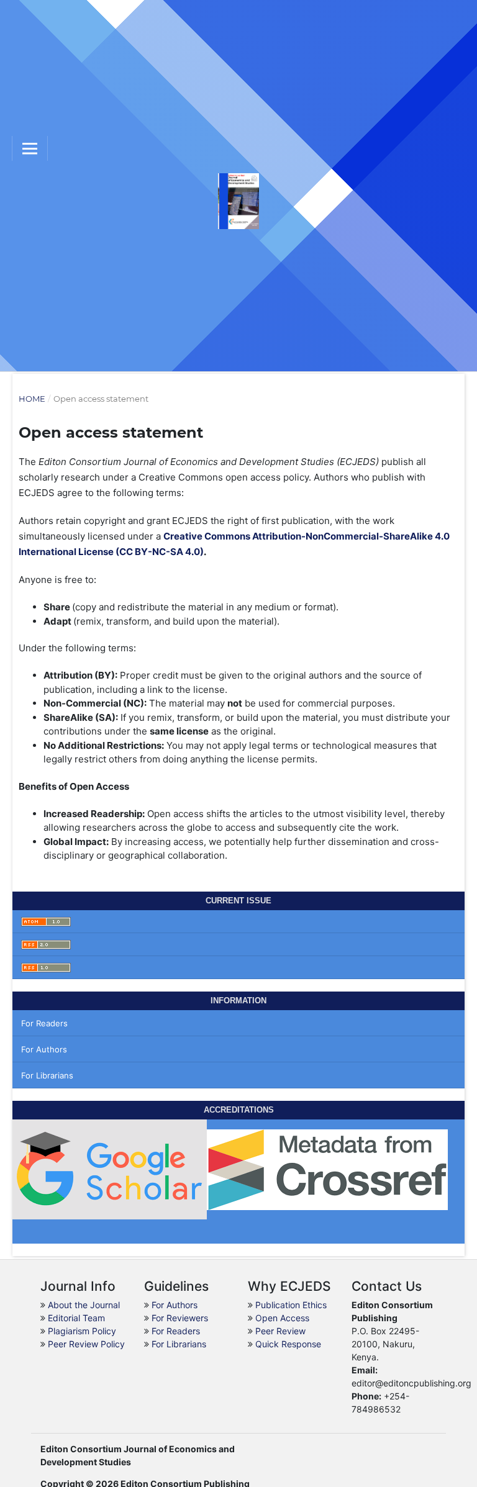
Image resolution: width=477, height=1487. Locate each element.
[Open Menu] (29, 148)
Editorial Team (76, 1318)
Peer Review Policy (86, 1344)
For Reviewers (180, 1318)
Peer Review (280, 1331)
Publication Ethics (291, 1304)
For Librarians (47, 1075)
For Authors (44, 1049)
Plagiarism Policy (82, 1331)
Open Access (282, 1318)
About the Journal (84, 1304)
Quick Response (288, 1344)
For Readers (44, 1023)
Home (32, 399)
